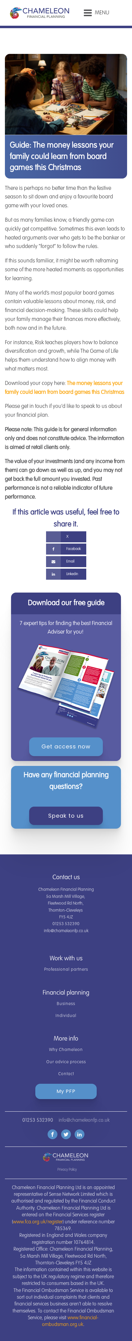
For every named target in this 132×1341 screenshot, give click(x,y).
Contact (66, 1074)
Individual (66, 1016)
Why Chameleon (66, 1050)
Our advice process (66, 1062)
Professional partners (66, 969)
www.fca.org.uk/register (38, 1222)
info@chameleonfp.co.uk (84, 1120)
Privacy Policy (67, 1170)
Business (66, 1004)
